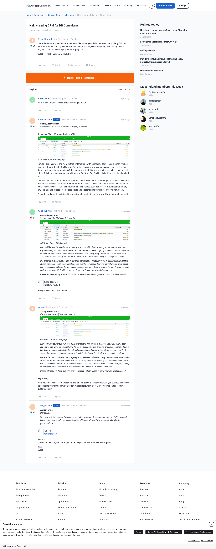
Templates (144, 513)
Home (28, 15)
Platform (21, 483)
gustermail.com (50, 434)
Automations (146, 54)
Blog (181, 501)
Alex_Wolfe (154, 126)
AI (17, 513)
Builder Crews (78, 5)
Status (182, 507)
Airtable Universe (148, 519)
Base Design (146, 74)
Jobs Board (69, 15)
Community (39, 15)
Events (108, 5)
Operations (63, 501)
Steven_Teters (44, 98)
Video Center (105, 501)
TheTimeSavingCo (157, 92)
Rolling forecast (147, 50)
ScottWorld (154, 109)
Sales (60, 513)
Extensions (22, 501)
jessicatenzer (155, 100)
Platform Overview (26, 489)
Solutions (63, 483)
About (182, 489)
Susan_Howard (45, 39)
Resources (144, 483)
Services (143, 495)
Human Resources (67, 507)
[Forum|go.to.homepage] (39, 6)
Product (62, 489)
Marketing (63, 495)
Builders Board (54, 15)
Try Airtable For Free (189, 519)
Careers (183, 495)
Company (184, 483)
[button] (165, 6)
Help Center (141, 5)
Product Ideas (95, 5)
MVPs (117, 5)
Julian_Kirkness (45, 210)
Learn (102, 483)
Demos (102, 507)
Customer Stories (108, 513)
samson (41, 307)
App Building (23, 507)
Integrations (22, 495)
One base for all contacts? (152, 70)
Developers (145, 501)
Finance (62, 519)
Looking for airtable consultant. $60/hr (158, 41)
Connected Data (24, 519)
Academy (128, 5)
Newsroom (184, 513)
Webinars (104, 519)
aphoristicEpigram (157, 117)
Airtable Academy (108, 489)
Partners (143, 489)
